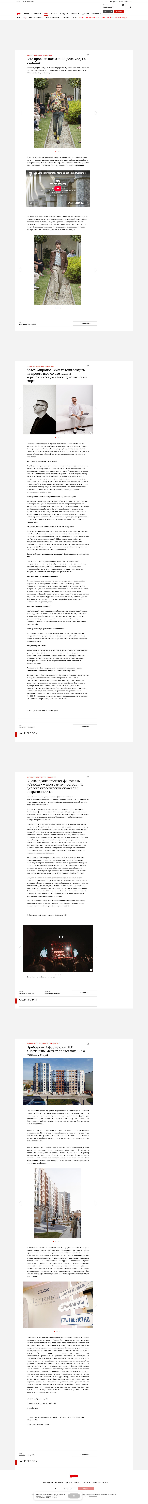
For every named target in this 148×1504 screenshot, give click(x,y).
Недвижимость (32, 1043)
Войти (18, 1)
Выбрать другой (107, 11)
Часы (74, 18)
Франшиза (87, 1483)
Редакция (69, 1483)
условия (38, 1496)
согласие (48, 1496)
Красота (54, 14)
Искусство (31, 777)
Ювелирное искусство (53, 18)
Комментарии (84, 323)
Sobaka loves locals (92, 18)
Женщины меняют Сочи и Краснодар (114, 18)
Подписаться (37, 55)
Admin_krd (22, 727)
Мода (46, 14)
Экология (75, 14)
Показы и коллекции (36, 18)
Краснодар (113, 1)
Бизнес (81, 18)
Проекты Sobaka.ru (124, 1)
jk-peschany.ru (32, 1408)
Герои (18, 18)
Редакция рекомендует (52, 993)
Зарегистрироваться (28, 1)
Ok (74, 1496)
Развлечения (36, 14)
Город (26, 14)
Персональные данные (100, 1483)
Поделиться (47, 55)
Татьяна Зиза (23, 324)
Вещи (24, 18)
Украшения (66, 18)
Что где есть (64, 14)
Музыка (29, 366)
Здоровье (85, 14)
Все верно (119, 11)
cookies (55, 1497)
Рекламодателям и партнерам (53, 1483)
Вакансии (78, 1483)
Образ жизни (96, 14)
